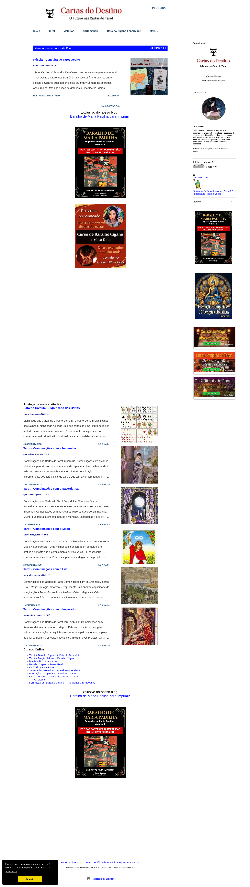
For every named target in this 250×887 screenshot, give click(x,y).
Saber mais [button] (11, 871)
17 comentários (32, 645)
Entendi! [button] (30, 879)
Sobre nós (75, 862)
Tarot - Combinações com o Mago (46, 528)
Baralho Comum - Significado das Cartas (51, 408)
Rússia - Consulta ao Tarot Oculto (56, 59)
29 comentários (32, 565)
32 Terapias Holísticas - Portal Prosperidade (54, 670)
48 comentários (32, 444)
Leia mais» (114, 96)
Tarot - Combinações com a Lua (45, 569)
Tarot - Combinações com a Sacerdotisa (51, 488)
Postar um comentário (46, 96)
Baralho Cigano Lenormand (124, 31)
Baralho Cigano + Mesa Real (46, 664)
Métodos (69, 31)
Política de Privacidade (107, 862)
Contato (87, 862)
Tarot (52, 31)
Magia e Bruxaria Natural (43, 661)
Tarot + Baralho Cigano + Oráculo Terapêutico (55, 655)
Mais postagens (110, 106)
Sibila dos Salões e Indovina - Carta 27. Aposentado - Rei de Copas (213, 192)
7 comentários (31, 524)
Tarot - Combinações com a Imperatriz (49, 448)
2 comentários (31, 605)
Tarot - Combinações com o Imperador (50, 609)
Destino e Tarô (200, 177)
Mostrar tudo (157, 48)
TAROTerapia (37, 679)
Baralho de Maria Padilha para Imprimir (100, 116)
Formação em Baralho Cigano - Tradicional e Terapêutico (62, 682)
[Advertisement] (100, 819)
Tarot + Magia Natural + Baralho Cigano (52, 658)
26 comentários (32, 484)
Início (36, 31)
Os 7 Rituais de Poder (42, 667)
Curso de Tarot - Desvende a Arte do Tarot (53, 676)
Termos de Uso (131, 862)
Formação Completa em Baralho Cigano (52, 673)
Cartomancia (91, 31)
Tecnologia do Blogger (102, 878)
